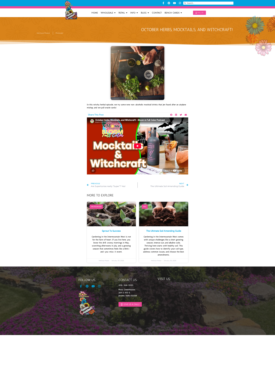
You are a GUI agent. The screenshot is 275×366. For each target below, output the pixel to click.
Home (94, 13)
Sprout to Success (111, 231)
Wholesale (107, 13)
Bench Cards (172, 13)
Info (132, 13)
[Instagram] (180, 3)
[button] (171, 114)
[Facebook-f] (163, 3)
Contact (157, 13)
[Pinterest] (169, 3)
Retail (121, 13)
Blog (144, 13)
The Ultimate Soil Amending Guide (163, 231)
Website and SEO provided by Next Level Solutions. (177, 330)
